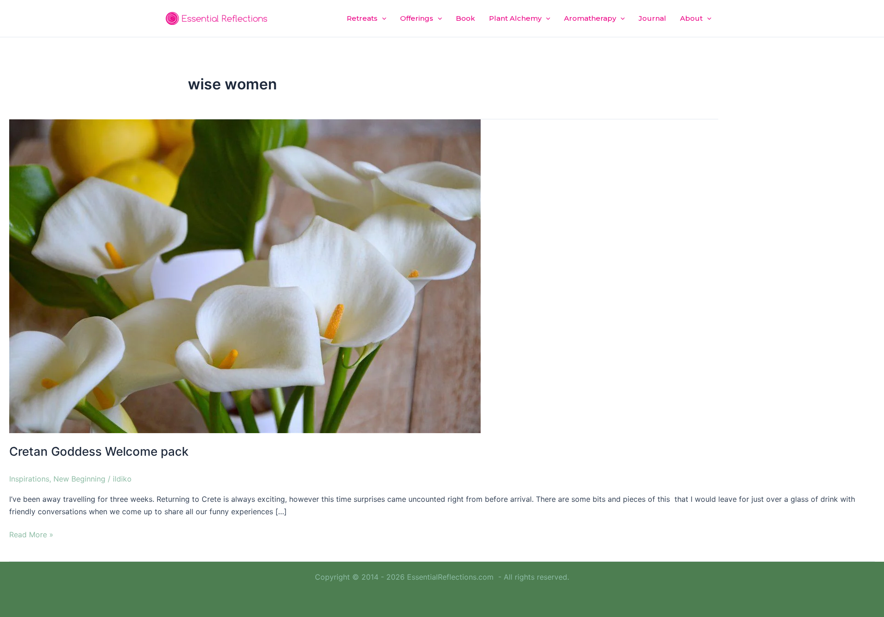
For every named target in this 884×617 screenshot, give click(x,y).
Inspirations (29, 478)
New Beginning (79, 478)
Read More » (31, 534)
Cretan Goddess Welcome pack (98, 451)
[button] (382, 18)
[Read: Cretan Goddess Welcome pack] (245, 275)
